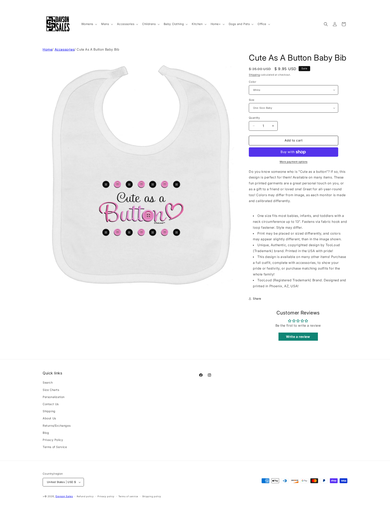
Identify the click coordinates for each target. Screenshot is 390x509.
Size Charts (51, 390)
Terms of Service (55, 447)
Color (252, 81)
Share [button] (257, 298)
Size (252, 99)
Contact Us (51, 404)
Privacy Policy (53, 440)
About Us (49, 418)
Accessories (65, 49)
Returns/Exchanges (56, 425)
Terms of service (128, 496)
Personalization (54, 397)
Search (48, 382)
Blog (46, 432)
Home (47, 49)
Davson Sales (64, 496)
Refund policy (85, 496)
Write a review (298, 337)
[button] (89, 24)
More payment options (294, 161)
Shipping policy (151, 496)
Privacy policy (106, 496)
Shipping (254, 74)
